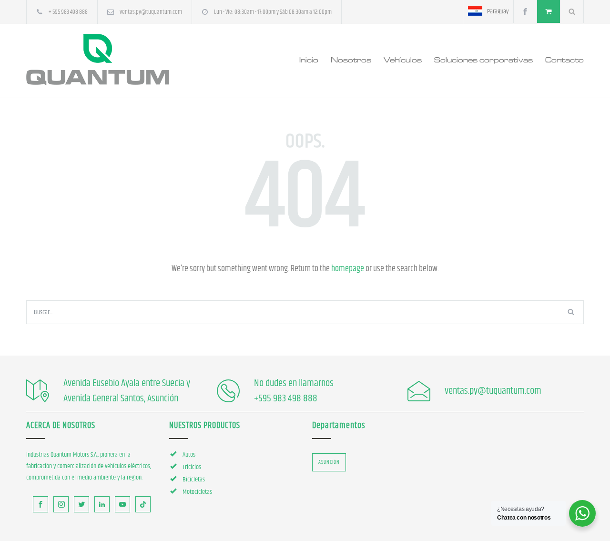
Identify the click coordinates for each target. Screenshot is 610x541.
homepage (347, 269)
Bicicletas (194, 479)
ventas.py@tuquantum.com (151, 12)
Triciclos (192, 467)
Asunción (329, 462)
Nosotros (351, 59)
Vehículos (403, 59)
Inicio (308, 59)
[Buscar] (572, 11)
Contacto (564, 59)
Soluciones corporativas (483, 59)
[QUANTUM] (114, 59)
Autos (189, 454)
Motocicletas (197, 492)
